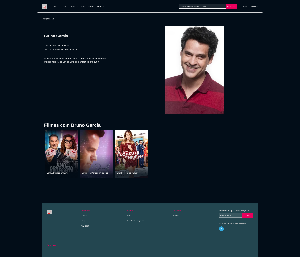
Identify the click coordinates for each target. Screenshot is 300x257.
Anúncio (91, 6)
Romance (128, 168)
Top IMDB (100, 6)
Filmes (55, 6)
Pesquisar (231, 6)
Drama (84, 168)
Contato (176, 216)
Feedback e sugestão (135, 221)
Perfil (129, 216)
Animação (74, 6)
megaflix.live (48, 19)
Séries (65, 6)
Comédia (50, 168)
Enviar (247, 215)
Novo (82, 6)
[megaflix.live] (45, 6)
